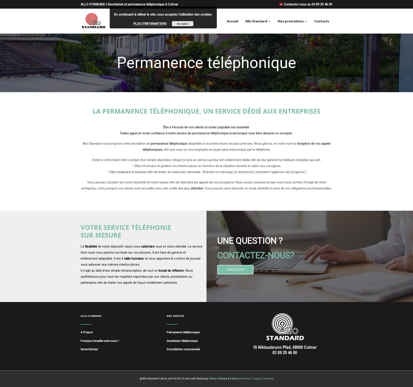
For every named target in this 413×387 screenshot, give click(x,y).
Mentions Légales (251, 378)
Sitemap (268, 378)
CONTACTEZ (235, 270)
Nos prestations (291, 21)
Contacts (321, 21)
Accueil (232, 21)
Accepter (182, 24)
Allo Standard (256, 21)
